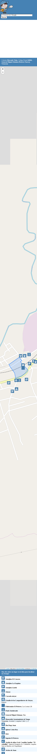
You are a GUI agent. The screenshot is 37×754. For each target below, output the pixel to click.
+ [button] (2, 69)
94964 (30, 60)
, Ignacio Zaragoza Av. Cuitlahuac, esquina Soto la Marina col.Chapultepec (19, 744)
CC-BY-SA (33, 668)
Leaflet (7, 668)
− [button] (2, 72)
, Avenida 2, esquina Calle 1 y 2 (16, 720)
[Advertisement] (18, 39)
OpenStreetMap (20, 668)
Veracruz (5, 64)
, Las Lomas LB (19, 706)
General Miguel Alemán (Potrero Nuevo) (16, 62)
